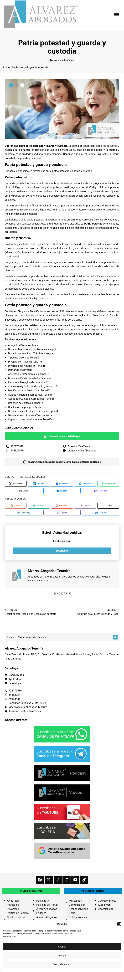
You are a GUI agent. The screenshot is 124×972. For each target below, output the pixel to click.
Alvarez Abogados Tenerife (23, 311)
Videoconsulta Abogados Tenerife (82, 333)
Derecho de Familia (79, 315)
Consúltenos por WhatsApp (64, 436)
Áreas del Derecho (71, 319)
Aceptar (62, 946)
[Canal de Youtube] (62, 812)
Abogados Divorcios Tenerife (24, 345)
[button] (119, 924)
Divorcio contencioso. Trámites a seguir (30, 353)
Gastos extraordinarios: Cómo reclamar (30, 415)
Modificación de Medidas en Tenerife (29, 390)
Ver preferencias (62, 964)
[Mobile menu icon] (116, 14)
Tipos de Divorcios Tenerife (23, 357)
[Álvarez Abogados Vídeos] (62, 792)
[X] (49, 880)
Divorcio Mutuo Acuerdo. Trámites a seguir (32, 349)
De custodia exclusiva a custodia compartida (33, 411)
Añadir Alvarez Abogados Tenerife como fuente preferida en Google (64, 461)
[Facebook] (40, 880)
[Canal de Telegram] (62, 754)
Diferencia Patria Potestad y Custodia (29, 378)
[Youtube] (75, 880)
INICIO (6, 67)
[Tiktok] (84, 880)
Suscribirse (62, 550)
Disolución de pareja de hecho (25, 407)
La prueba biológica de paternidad (27, 382)
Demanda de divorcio (20, 369)
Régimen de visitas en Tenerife (25, 402)
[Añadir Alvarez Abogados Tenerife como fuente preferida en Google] (62, 851)
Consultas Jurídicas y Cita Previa (34, 333)
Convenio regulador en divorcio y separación (33, 386)
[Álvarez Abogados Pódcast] (62, 773)
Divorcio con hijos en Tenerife (25, 361)
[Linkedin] (66, 880)
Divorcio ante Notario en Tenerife (26, 365)
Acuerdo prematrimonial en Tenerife (28, 374)
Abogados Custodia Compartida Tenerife (31, 398)
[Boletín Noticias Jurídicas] (62, 831)
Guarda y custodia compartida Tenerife (30, 394)
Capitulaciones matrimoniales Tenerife (30, 419)
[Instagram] (58, 880)
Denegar (62, 955)
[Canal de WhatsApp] (62, 734)
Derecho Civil (100, 315)
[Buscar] (115, 637)
